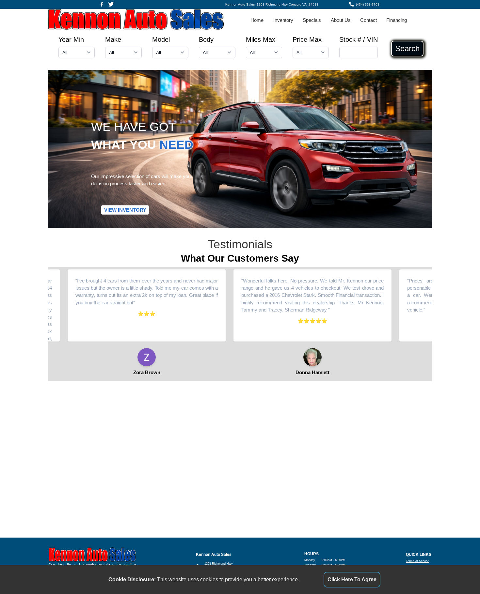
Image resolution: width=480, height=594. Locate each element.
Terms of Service (417, 561)
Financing (396, 20)
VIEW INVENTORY (125, 210)
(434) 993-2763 (367, 4)
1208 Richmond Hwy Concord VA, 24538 (287, 4)
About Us (341, 20)
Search (407, 49)
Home (257, 20)
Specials (312, 20)
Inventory (283, 20)
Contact (368, 20)
